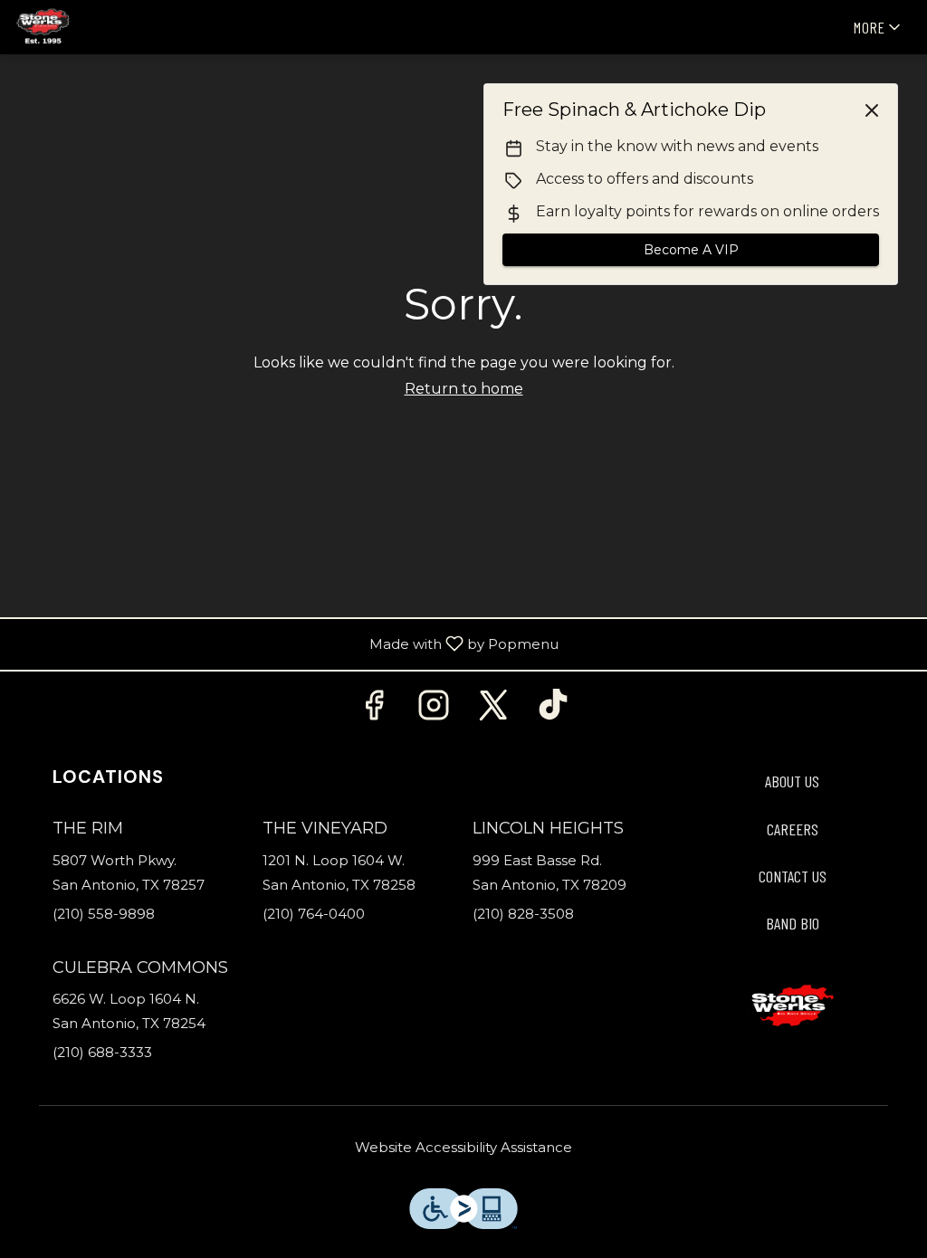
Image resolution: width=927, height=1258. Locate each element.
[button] (879, 27)
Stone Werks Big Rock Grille (792, 1006)
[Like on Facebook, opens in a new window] (374, 710)
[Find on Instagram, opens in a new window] (433, 710)
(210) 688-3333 (102, 1052)
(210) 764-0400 (314, 913)
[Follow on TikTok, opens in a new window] (553, 710)
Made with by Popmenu (286, 645)
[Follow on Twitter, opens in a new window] (493, 710)
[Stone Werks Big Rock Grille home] (95, 27)
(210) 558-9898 (104, 913)
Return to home (464, 388)
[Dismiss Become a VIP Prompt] (871, 110)
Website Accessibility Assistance (463, 1147)
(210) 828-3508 (523, 913)
